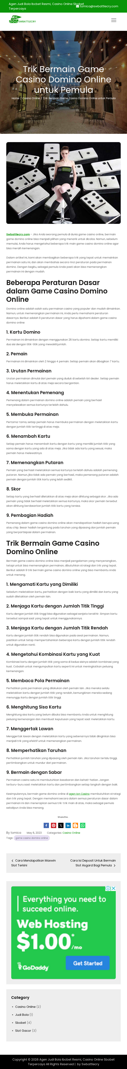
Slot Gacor (23, 1031)
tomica (16, 833)
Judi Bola (22, 1015)
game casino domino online (32, 838)
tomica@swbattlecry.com (99, 6)
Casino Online (71, 833)
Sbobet (20, 1023)
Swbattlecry (90, 1064)
